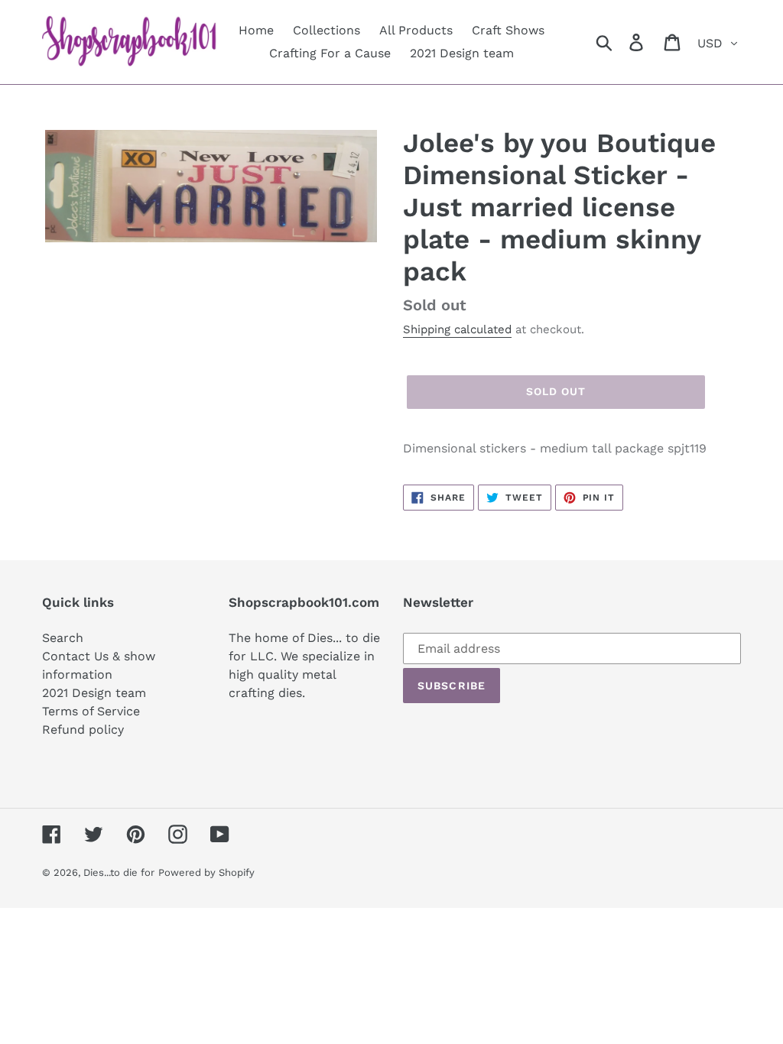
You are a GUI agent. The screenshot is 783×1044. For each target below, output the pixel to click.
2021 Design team (94, 693)
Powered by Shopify (206, 872)
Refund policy (83, 729)
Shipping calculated (457, 329)
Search (62, 638)
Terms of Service (91, 711)
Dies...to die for (118, 872)
